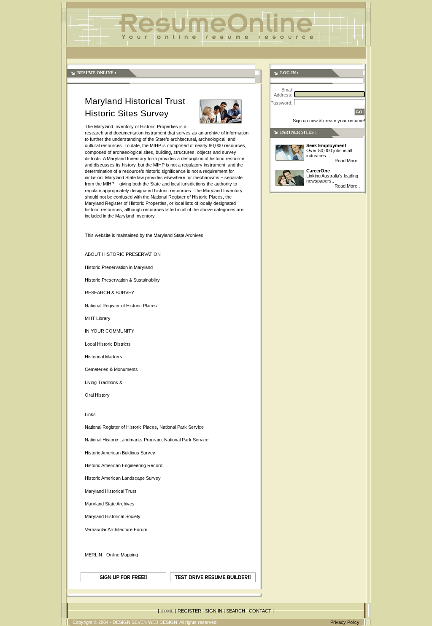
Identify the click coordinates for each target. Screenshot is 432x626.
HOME (167, 611)
